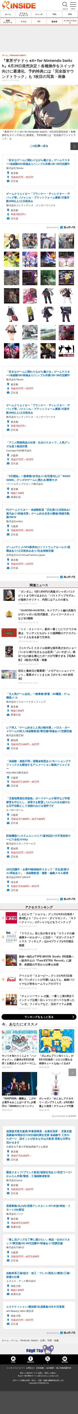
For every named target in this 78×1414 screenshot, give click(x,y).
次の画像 (74, 146)
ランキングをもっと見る (39, 1017)
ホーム (8, 14)
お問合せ (30, 1368)
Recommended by (60, 1116)
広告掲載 (40, 1368)
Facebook (30, 1362)
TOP (39, 1349)
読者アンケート (8, 21)
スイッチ (39, 14)
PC (39, 21)
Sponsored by (53, 227)
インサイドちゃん (70, 21)
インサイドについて (15, 1368)
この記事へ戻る (39, 145)
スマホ (23, 21)
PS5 (54, 14)
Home (13, 1362)
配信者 (54, 21)
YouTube (65, 1362)
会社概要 (50, 1368)
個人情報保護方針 (63, 1368)
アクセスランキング (23, 14)
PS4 (70, 14)
